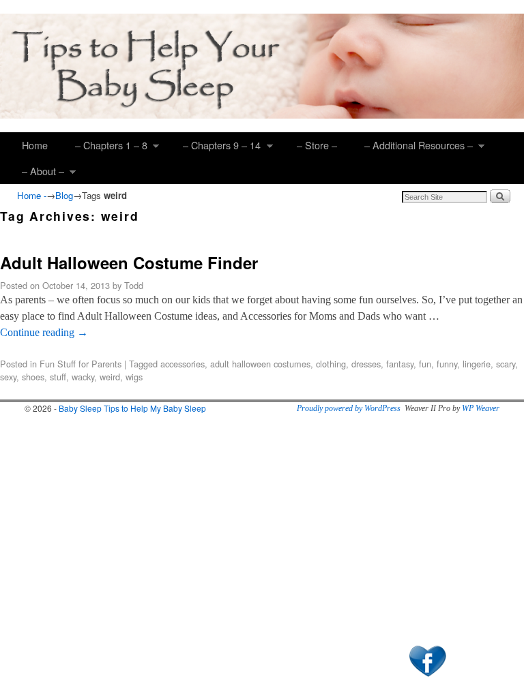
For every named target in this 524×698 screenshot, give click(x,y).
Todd (133, 285)
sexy (8, 376)
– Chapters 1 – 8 (104, 148)
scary (505, 363)
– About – (36, 174)
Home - (31, 195)
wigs (134, 376)
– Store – (317, 145)
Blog (64, 195)
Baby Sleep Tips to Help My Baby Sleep (132, 408)
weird (110, 376)
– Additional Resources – (412, 148)
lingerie (477, 363)
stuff (58, 376)
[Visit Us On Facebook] (427, 678)
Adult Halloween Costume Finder (129, 262)
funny (447, 363)
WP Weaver (480, 408)
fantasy (399, 363)
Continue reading (44, 332)
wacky (83, 376)
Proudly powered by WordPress (349, 408)
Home (35, 145)
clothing (331, 363)
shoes (33, 376)
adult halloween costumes (260, 363)
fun (425, 363)
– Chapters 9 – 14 (215, 148)
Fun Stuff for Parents (80, 363)
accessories (182, 363)
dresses (366, 363)
